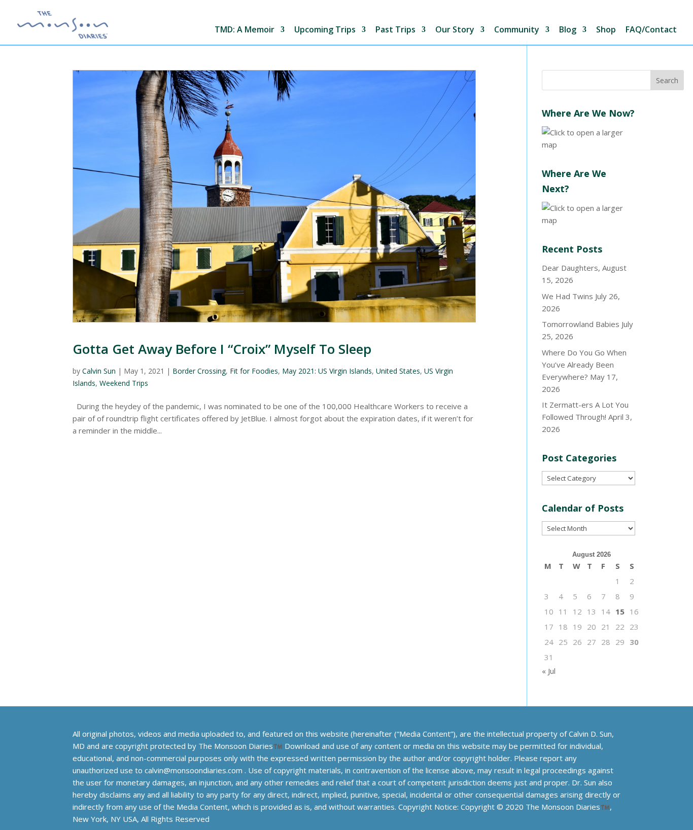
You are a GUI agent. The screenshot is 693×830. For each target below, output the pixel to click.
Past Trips (395, 30)
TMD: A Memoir (244, 30)
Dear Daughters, (571, 268)
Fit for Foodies (254, 371)
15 (620, 611)
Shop (606, 30)
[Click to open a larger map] (588, 144)
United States (398, 371)
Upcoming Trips (325, 30)
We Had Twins (567, 296)
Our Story (454, 30)
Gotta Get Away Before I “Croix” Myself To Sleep (222, 349)
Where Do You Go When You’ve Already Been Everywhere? (584, 364)
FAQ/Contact (651, 30)
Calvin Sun (99, 371)
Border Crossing (199, 371)
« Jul (549, 671)
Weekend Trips (123, 383)
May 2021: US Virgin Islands (327, 371)
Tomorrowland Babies (580, 324)
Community (516, 30)
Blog (567, 30)
